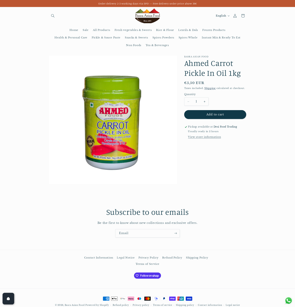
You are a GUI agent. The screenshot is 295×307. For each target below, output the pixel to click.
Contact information (210, 305)
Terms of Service (147, 264)
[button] (53, 16)
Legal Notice (126, 257)
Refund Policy (172, 257)
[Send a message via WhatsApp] (288, 300)
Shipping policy (185, 305)
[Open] (8, 298)
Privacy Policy (148, 257)
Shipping (210, 88)
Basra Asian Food (75, 305)
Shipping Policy (197, 257)
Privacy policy (141, 305)
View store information (204, 136)
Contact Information (98, 257)
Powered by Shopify (97, 305)
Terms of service (162, 305)
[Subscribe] (176, 233)
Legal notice (233, 305)
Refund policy (121, 305)
